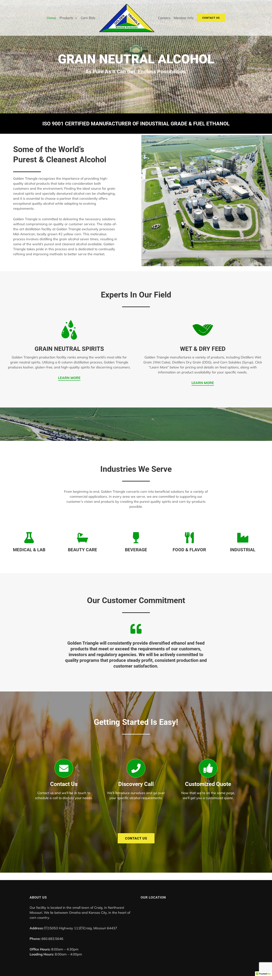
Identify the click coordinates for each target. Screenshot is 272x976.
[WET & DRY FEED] (203, 320)
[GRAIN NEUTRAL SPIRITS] (69, 320)
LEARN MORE (69, 378)
